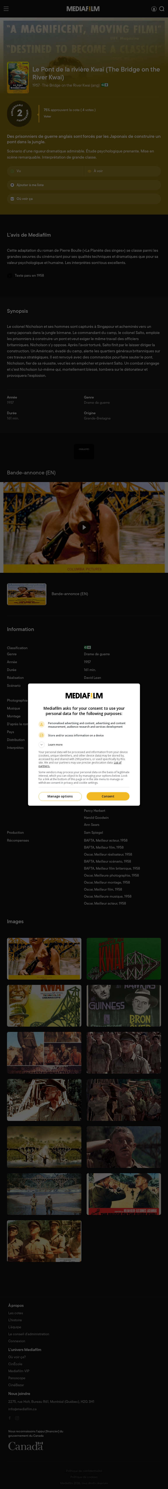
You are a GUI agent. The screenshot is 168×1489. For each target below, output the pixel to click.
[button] (84, 745)
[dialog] (84, 744)
